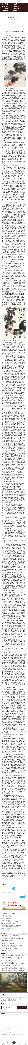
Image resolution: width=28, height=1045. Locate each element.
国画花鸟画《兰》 (7, 960)
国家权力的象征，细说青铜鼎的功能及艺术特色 (11, 925)
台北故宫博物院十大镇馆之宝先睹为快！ (10, 926)
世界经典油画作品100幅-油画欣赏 (8, 923)
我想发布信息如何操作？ (8, 940)
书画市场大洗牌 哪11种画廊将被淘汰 (10, 935)
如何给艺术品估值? (7, 950)
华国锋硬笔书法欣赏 (6, 930)
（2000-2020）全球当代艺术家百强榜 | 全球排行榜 (11, 1022)
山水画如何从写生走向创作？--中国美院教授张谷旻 (13, 938)
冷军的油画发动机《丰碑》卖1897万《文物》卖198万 (11, 1026)
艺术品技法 (16, 6)
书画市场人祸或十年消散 (6, 1032)
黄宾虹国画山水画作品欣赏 (7, 918)
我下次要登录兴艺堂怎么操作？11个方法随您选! (12, 937)
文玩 (17, 997)
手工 (14, 997)
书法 (5, 997)
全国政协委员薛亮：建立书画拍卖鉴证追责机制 (12, 945)
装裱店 (20, 997)
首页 (5, 13)
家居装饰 (15, 10)
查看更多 (24, 933)
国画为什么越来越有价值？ (6, 1020)
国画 (2, 997)
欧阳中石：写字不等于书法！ (8, 928)
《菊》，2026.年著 (7, 962)
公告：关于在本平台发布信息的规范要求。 (10, 921)
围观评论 (4, 884)
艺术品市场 (5, 4)
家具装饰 (15, 999)
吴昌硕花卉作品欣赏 (6, 920)
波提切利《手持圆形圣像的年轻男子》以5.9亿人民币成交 (12, 1030)
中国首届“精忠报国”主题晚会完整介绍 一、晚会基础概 (14, 958)
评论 (22, 897)
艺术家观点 (5, 10)
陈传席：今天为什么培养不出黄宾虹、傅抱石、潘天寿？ (14, 946)
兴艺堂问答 (16, 4)
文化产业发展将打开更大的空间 (9, 942)
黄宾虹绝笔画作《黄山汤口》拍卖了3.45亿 (9, 1028)
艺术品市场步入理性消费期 (8, 943)
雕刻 (11, 997)
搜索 (23, 1007)
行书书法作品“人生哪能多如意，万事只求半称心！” (13, 968)
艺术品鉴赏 (5, 6)
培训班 (24, 997)
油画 (8, 997)
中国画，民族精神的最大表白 (8, 916)
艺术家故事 (5, 8)
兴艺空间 (9, 1000)
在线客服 (14, 1000)
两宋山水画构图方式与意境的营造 (8, 915)
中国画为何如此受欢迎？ (6, 1017)
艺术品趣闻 (16, 8)
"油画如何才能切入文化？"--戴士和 (10, 948)
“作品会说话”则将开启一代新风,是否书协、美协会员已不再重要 (13, 1034)
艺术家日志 (9, 999)
